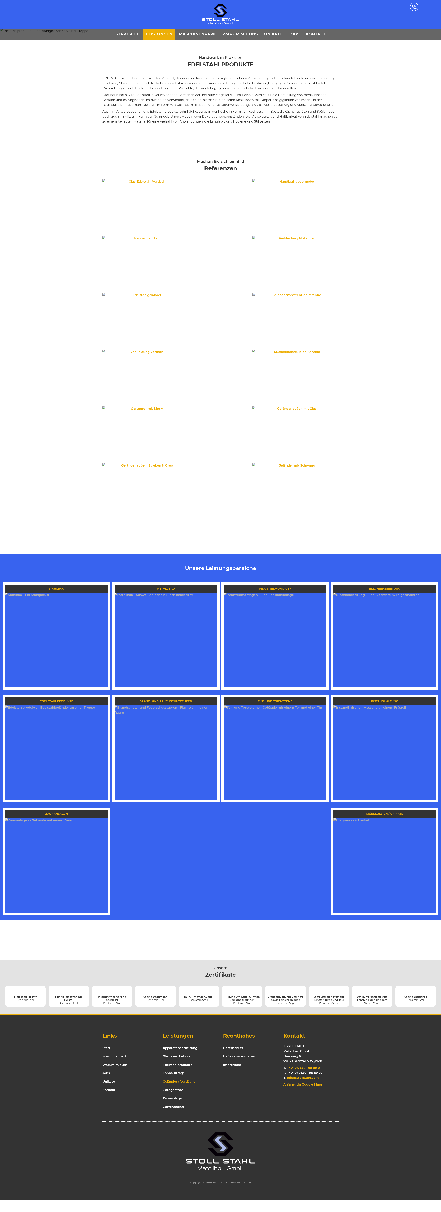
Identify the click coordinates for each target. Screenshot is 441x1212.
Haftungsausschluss (239, 1056)
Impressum (232, 1065)
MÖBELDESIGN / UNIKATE (384, 814)
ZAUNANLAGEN (56, 814)
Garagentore (173, 1090)
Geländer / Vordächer (180, 1081)
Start (106, 1048)
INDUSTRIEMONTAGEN (275, 588)
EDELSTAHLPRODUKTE (56, 701)
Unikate (273, 34)
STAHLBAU (56, 588)
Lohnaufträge (174, 1073)
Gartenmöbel (173, 1107)
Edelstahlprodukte (177, 1065)
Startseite (128, 34)
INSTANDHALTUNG (384, 701)
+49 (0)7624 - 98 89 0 (303, 1068)
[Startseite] (220, 14)
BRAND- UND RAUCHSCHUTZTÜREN (166, 701)
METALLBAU (166, 588)
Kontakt (315, 34)
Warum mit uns (240, 34)
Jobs (294, 34)
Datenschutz (233, 1048)
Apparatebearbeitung (180, 1048)
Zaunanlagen (173, 1098)
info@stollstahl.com (303, 1077)
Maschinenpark (197, 34)
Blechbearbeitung (177, 1056)
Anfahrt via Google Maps (302, 1084)
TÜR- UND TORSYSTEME (275, 701)
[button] (145, 205)
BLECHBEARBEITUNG (384, 588)
